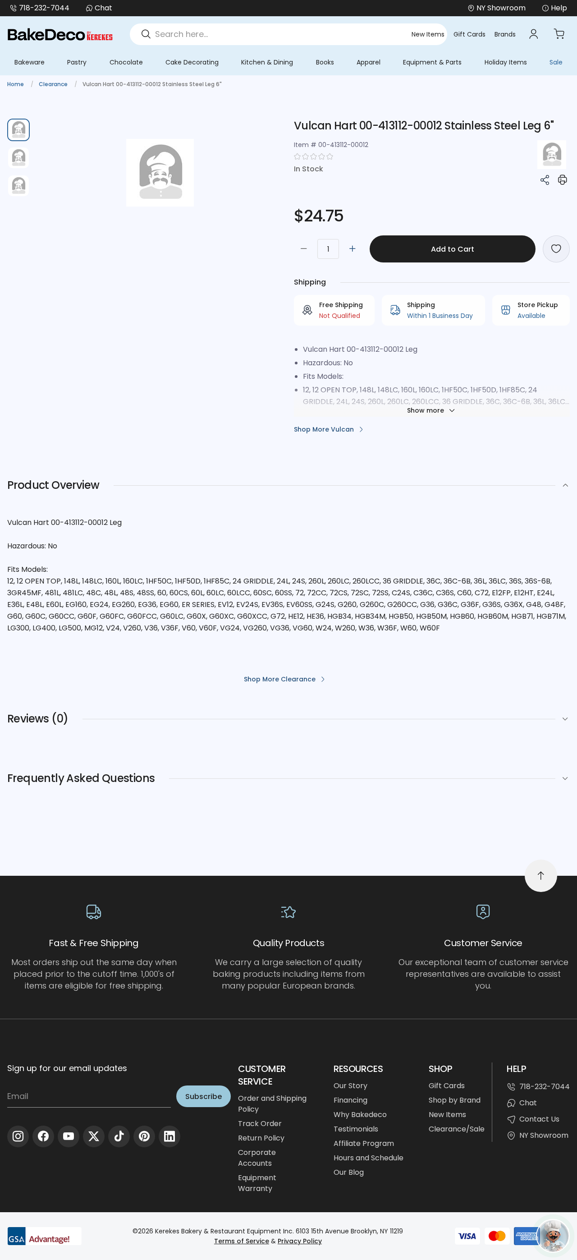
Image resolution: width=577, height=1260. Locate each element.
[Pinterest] (144, 1136)
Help (559, 8)
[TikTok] (119, 1136)
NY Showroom (543, 1135)
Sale (556, 62)
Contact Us (539, 1119)
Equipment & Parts (432, 62)
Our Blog (349, 1172)
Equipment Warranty (257, 1183)
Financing (350, 1100)
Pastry (77, 62)
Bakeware (29, 62)
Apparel (368, 62)
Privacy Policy (300, 1241)
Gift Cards (469, 34)
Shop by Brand (455, 1100)
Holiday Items (506, 62)
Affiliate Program (364, 1143)
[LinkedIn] (169, 1136)
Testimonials (356, 1129)
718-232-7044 (44, 8)
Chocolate (126, 62)
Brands (505, 34)
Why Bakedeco (360, 1114)
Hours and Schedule (368, 1158)
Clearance (54, 84)
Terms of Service (241, 1241)
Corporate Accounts (257, 1157)
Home (16, 84)
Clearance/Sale (457, 1129)
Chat (103, 8)
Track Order (260, 1123)
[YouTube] (68, 1136)
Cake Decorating (192, 62)
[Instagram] (18, 1136)
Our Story (350, 1086)
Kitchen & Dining (267, 62)
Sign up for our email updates (67, 1068)
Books (325, 62)
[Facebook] (43, 1136)
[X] (94, 1136)
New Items (428, 34)
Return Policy (261, 1138)
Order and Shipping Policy (272, 1103)
